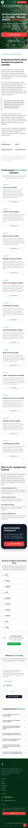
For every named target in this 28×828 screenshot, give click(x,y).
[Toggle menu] (14, 2)
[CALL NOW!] (25, 825)
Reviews (3, 787)
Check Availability (14, 643)
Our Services (4, 785)
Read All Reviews (13, 696)
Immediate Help (14, 813)
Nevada (10, 5)
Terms (11, 825)
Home (5, 5)
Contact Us (3, 790)
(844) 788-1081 (15, 544)
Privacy (6, 825)
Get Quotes (13, 201)
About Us (3, 783)
